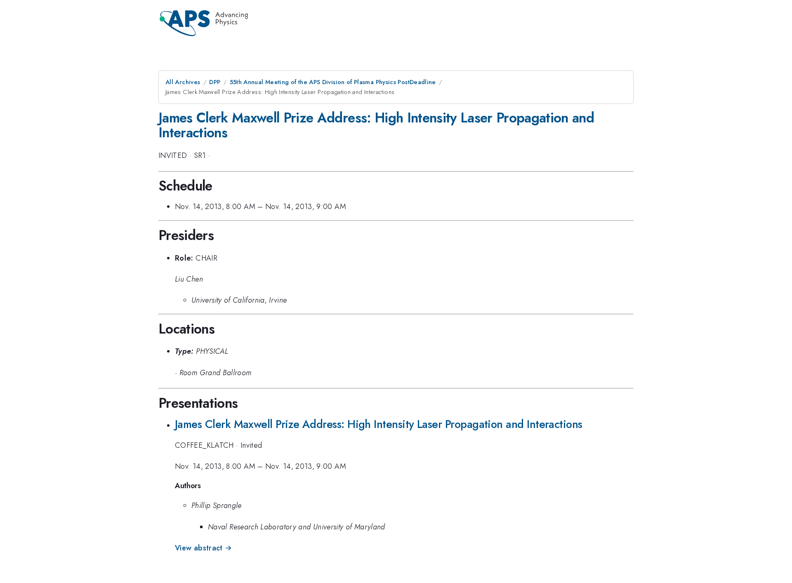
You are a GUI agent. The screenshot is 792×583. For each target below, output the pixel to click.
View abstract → (203, 548)
